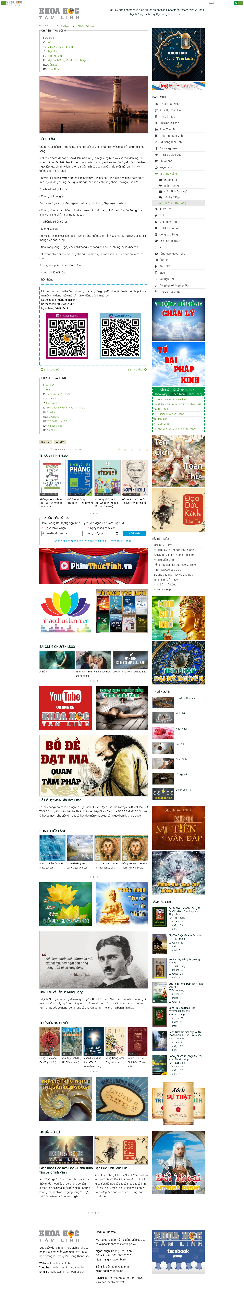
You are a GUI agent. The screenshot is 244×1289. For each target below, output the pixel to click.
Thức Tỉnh (163, 409)
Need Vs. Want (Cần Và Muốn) (129, 671)
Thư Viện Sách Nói (170, 291)
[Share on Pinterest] (147, 450)
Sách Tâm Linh (168, 221)
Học (48, 42)
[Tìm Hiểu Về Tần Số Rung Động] (93, 933)
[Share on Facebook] (119, 450)
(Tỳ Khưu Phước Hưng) (185, 1058)
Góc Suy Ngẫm (63, 26)
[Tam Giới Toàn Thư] (178, 486)
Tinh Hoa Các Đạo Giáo (167, 569)
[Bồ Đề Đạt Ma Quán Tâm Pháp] (93, 737)
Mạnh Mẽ (60, 442)
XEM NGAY (134, 533)
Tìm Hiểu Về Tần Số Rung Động (61, 992)
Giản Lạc (52, 64)
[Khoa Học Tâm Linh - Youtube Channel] (67, 730)
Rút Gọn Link (167, 279)
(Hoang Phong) (184, 961)
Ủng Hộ (163, 259)
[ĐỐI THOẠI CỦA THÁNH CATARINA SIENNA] (178, 1193)
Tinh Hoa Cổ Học (169, 228)
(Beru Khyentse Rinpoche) (185, 911)
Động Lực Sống (168, 234)
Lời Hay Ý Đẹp (172, 197)
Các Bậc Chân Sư (169, 240)
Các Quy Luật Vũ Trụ (166, 545)
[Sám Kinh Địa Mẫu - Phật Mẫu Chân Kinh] (178, 639)
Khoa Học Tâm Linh (170, 110)
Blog (162, 272)
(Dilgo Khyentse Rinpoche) (182, 1009)
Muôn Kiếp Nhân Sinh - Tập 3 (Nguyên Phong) (48, 1060)
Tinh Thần (181, 713)
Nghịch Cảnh (55, 425)
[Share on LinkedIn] (140, 450)
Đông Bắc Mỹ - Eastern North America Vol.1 (51, 865)
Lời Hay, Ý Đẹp (162, 589)
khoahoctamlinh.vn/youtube (67, 1267)
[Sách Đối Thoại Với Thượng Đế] (122, 1121)
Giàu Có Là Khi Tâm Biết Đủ (172, 399)
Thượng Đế (170, 179)
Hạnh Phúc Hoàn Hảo (87, 671)
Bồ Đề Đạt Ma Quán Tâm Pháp (60, 800)
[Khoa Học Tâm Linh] (14, 5)
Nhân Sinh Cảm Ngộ (176, 191)
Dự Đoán (50, 37)
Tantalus (162, 418)
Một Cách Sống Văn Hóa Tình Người (69, 60)
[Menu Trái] (3, 5)
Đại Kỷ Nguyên (168, 148)
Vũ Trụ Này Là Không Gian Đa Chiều (175, 549)
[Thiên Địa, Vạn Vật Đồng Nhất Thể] (178, 893)
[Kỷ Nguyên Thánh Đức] (178, 683)
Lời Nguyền (182, 774)
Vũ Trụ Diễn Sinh (164, 559)
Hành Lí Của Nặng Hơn (51, 671)
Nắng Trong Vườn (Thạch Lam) (70, 1058)
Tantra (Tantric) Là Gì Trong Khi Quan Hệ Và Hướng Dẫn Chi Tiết (120, 1170)
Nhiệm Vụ (45, 442)
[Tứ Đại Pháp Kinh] (178, 385)
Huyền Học (166, 167)
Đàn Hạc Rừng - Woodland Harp (130, 865)
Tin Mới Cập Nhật (169, 103)
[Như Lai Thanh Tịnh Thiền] (122, 926)
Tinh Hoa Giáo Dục (170, 154)
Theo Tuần (178, 394)
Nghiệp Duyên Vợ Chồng (171, 413)
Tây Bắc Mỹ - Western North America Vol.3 (106, 865)
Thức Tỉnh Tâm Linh (171, 135)
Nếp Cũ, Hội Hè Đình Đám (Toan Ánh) (92, 1060)
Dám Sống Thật (184, 789)
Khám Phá (165, 209)
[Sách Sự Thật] (178, 1124)
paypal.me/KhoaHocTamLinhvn (124, 1278)
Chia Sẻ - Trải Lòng (86, 26)
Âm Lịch (164, 247)
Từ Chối (51, 430)
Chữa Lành (165, 161)
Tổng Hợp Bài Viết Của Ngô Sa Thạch (175, 564)
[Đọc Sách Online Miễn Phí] (122, 633)
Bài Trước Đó (51, 369)
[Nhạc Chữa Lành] (67, 633)
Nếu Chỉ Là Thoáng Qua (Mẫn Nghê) (115, 1058)
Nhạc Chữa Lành (169, 122)
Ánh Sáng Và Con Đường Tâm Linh (174, 554)
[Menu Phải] (240, 5)
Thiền (162, 215)
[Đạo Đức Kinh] (178, 530)
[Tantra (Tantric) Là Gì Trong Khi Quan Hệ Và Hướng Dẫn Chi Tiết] (121, 1150)
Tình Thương (171, 185)
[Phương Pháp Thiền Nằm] (122, 730)
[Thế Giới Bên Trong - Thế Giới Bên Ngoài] (67, 1121)
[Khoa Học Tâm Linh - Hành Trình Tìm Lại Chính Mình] (178, 79)
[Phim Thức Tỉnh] (93, 584)
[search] (236, 3)
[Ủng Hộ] (178, 89)
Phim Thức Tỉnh (168, 129)
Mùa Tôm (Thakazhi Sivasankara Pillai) (137, 1060)
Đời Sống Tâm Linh (170, 142)
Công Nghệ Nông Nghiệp (174, 285)
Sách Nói (164, 266)
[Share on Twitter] (125, 450)
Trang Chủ (43, 26)
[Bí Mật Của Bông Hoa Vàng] (67, 926)
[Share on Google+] (133, 450)
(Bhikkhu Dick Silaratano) (185, 1034)
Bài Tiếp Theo (136, 369)
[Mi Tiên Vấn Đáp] (178, 848)
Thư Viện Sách (168, 116)
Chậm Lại (52, 51)
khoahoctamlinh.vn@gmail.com (66, 1271)
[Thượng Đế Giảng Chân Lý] (178, 340)
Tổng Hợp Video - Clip (172, 253)
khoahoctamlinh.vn (61, 1263)
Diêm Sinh (163, 423)
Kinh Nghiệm (54, 55)
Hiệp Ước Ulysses (185, 698)
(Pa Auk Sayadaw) (186, 935)
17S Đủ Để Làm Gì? (57, 421)
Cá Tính (180, 743)
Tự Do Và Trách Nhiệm (59, 46)
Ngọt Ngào (54, 69)
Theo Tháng (196, 394)
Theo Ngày (161, 394)
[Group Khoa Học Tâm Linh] (178, 1272)
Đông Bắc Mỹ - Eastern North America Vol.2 (79, 865)
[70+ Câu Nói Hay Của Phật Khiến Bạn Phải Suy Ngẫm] (66, 1150)
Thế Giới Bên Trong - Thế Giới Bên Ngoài (179, 404)
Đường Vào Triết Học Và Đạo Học (173, 574)
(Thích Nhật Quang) (186, 985)
